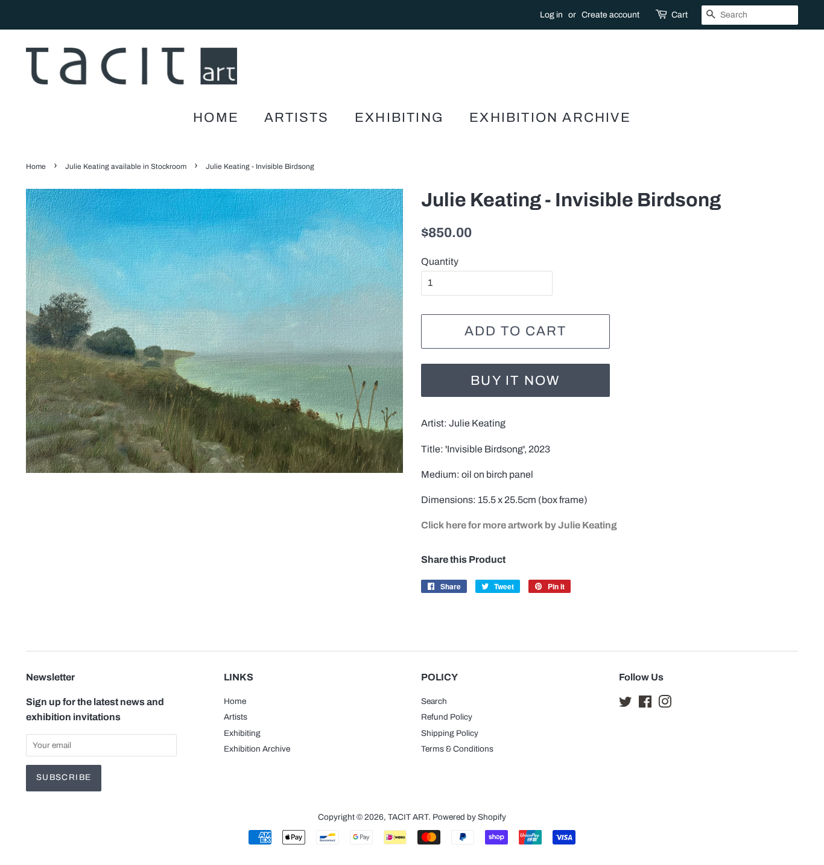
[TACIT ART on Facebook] (645, 704)
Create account (610, 14)
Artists (296, 117)
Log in (551, 14)
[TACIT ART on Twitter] (625, 704)
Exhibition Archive (550, 117)
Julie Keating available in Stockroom (125, 166)
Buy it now (515, 380)
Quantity (439, 261)
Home (216, 117)
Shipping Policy (449, 733)
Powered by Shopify (469, 817)
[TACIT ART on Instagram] (664, 704)
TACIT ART (408, 817)
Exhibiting (399, 117)
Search (434, 701)
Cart (679, 14)
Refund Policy (446, 716)
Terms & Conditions (457, 748)
